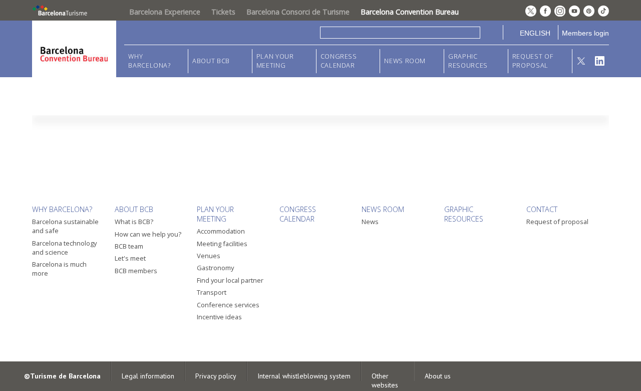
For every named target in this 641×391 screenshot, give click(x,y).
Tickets (223, 12)
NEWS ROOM (405, 61)
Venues (208, 255)
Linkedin (599, 61)
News (370, 221)
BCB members (136, 270)
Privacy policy (215, 375)
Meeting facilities (222, 243)
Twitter (581, 61)
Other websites (385, 380)
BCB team (129, 246)
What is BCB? (134, 221)
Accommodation (221, 231)
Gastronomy (215, 267)
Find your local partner (230, 280)
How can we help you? (148, 234)
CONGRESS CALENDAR (338, 61)
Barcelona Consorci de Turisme (298, 12)
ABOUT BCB (211, 61)
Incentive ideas (219, 316)
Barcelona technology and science (64, 248)
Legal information (148, 375)
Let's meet (130, 258)
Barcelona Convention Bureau (410, 12)
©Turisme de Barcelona (62, 375)
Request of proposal (532, 61)
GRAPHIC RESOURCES (468, 61)
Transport (211, 292)
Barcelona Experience (164, 12)
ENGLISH (535, 33)
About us (438, 375)
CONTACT (541, 209)
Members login (585, 33)
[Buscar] (491, 32)
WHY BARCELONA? (149, 61)
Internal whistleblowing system (304, 375)
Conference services (228, 304)
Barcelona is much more (59, 269)
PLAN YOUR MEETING (275, 61)
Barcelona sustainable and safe (65, 226)
